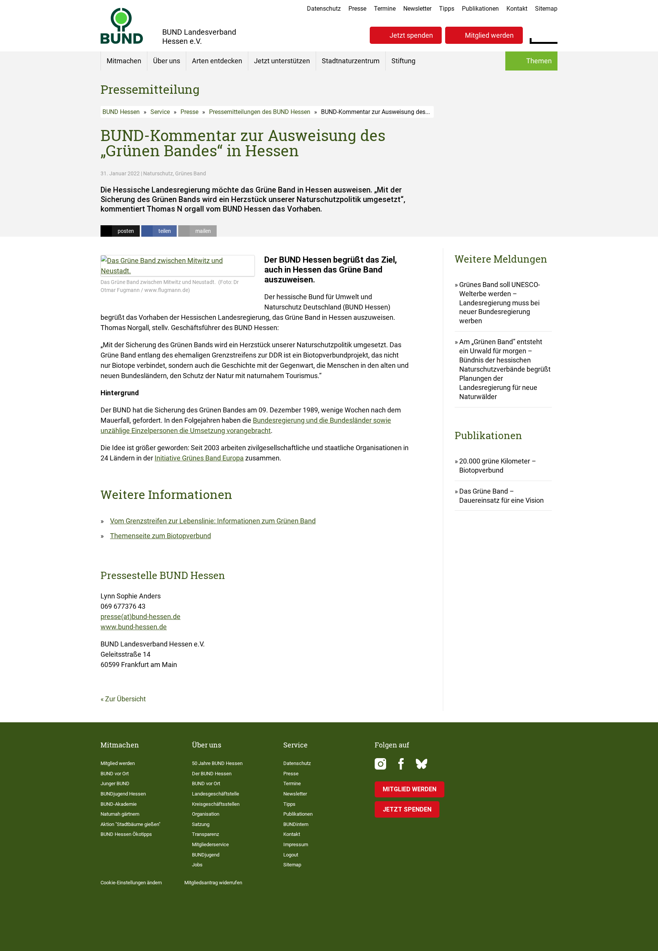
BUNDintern (295, 824)
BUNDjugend (205, 855)
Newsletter (417, 8)
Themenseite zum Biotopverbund (160, 536)
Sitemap (546, 8)
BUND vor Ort (115, 773)
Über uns (166, 61)
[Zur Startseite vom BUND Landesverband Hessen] (122, 26)
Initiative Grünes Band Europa (199, 458)
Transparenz (205, 834)
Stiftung (403, 61)
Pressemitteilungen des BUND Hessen (259, 111)
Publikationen (480, 8)
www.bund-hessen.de (134, 627)
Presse (357, 8)
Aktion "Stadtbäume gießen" (130, 824)
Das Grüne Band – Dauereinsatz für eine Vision (501, 495)
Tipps (446, 8)
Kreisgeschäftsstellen (216, 804)
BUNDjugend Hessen (123, 794)
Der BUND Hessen (212, 773)
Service (160, 111)
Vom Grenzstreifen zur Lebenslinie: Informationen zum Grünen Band (213, 521)
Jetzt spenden (411, 35)
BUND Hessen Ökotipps (126, 834)
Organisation (205, 814)
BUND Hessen (121, 111)
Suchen (551, 34)
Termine (385, 8)
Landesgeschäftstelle (215, 794)
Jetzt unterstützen (282, 61)
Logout (290, 855)
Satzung (200, 824)
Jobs (197, 865)
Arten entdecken (217, 61)
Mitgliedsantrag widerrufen (213, 882)
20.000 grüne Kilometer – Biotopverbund (497, 465)
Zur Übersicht (125, 699)
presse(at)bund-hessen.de (140, 617)
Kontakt (516, 8)
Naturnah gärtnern (120, 814)
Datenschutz (324, 8)
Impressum (295, 844)
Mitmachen (124, 61)
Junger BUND (115, 783)
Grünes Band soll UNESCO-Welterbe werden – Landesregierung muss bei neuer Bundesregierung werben (499, 303)
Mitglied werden (489, 35)
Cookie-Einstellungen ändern (131, 882)
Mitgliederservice (210, 844)
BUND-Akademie (119, 804)
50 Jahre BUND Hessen (217, 763)
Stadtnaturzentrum (351, 61)
